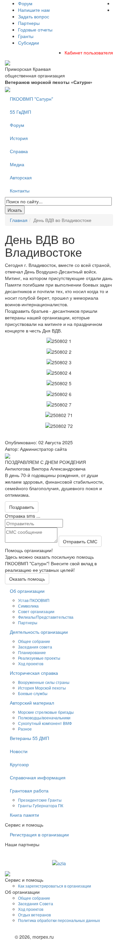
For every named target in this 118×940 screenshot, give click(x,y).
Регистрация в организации (39, 834)
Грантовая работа (29, 790)
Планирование (32, 652)
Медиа (17, 164)
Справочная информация (38, 777)
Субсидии (28, 42)
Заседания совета (35, 647)
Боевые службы (33, 693)
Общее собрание (34, 641)
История (19, 138)
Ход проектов (30, 663)
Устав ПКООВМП (33, 600)
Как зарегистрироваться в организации (54, 886)
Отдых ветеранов (34, 914)
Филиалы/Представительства (45, 617)
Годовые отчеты (35, 29)
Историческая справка (34, 673)
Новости (19, 751)
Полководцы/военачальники (44, 717)
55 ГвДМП (20, 112)
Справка (19, 151)
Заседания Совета (35, 903)
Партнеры (29, 23)
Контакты (20, 190)
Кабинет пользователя (89, 52)
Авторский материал (32, 702)
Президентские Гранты (40, 800)
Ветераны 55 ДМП (29, 738)
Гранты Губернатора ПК (40, 805)
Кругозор (19, 764)
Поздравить (21, 507)
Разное (25, 728)
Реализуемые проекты (39, 658)
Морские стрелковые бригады (46, 712)
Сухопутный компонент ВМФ (45, 723)
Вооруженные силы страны (43, 682)
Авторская (21, 177)
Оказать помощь (27, 578)
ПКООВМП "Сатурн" (31, 98)
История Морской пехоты (42, 687)
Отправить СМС (80, 541)
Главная (19, 220)
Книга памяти (24, 814)
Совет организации (36, 611)
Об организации (27, 591)
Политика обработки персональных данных (59, 920)
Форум (25, 3)
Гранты (25, 36)
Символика (28, 606)
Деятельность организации (39, 632)
